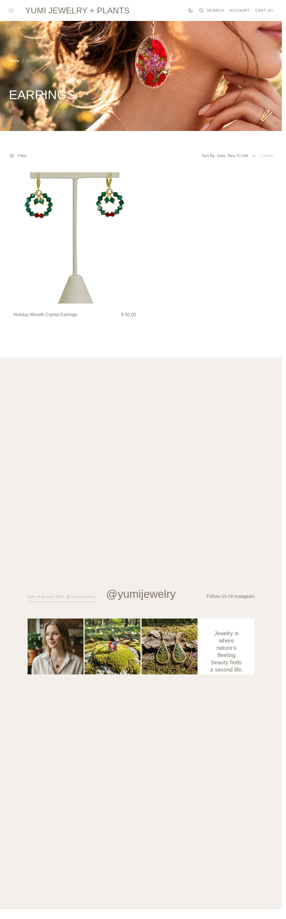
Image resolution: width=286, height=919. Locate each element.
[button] (211, 10)
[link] (74, 238)
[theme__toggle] (191, 10)
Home (14, 60)
